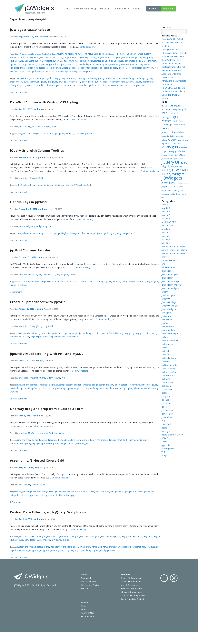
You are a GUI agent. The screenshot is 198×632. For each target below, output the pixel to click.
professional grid (52, 85)
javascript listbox (168, 136)
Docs (67, 8)
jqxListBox (70, 64)
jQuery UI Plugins (26, 60)
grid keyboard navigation (69, 233)
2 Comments (16, 292)
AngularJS (69, 53)
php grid (123, 388)
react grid (31, 71)
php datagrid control (77, 388)
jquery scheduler (117, 81)
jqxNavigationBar (110, 64)
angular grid (179, 109)
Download (168, 8)
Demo (84, 574)
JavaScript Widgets (130, 57)
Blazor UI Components (131, 588)
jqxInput (60, 64)
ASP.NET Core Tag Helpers (97, 53)
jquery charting (90, 78)
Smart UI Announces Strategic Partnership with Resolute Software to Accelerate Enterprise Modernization (173, 70)
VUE (163, 452)
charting (171, 113)
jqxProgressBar (143, 64)
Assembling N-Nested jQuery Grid (37, 460)
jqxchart (164, 182)
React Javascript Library (48, 71)
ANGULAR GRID (46, 53)
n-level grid (142, 491)
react (169, 190)
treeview (183, 194)
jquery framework (31, 81)
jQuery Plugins (102, 81)
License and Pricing (85, 8)
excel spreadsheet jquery (28, 333)
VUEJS (164, 455)
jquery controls (124, 78)
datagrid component (26, 233)
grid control (31, 384)
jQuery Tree (178, 158)
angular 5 (165, 215)
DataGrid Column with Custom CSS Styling (44, 102)
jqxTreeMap (124, 67)
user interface (100, 85)
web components (116, 85)
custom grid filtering (26, 546)
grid (55, 233)
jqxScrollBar (64, 67)
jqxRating (30, 67)
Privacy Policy (87, 616)
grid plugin (111, 440)
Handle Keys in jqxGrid (28, 202)
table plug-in (82, 443)
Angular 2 (33, 53)
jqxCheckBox (117, 60)
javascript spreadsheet (52, 333)
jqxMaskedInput (84, 64)
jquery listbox (87, 81)
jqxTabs (94, 67)
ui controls (81, 85)
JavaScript (44, 57)
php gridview (109, 550)
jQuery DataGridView (111, 333)
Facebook (164, 578)
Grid (22, 57)
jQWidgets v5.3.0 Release (30, 29)
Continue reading (88, 46)
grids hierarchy (87, 491)
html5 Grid (122, 440)
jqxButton (84, 60)
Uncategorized (86, 71)
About (136, 8)
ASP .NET (79, 53)
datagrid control (44, 233)
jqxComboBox (131, 60)
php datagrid (61, 388)
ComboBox (180, 113)
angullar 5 (31, 78)
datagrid (21, 133)
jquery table (46, 443)
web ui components (134, 85)
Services (104, 8)
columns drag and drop (28, 281)
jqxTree (113, 67)
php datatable (112, 388)
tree (178, 194)
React (23, 71)
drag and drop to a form (69, 440)
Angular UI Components (132, 578)
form (83, 440)
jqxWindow (148, 67)
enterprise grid (44, 78)
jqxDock (14, 64)
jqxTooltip (104, 67)
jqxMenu (97, 64)
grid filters (67, 546)
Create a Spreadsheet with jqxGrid (38, 302)
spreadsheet (72, 336)
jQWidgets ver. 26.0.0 (171, 49)
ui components (68, 85)
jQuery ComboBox (107, 78)
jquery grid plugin (32, 443)
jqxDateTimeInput (147, 60)
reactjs (176, 190)
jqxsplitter (165, 187)
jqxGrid (52, 64)
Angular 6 (165, 218)
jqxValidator (136, 67)
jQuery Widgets (60, 60)
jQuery (143, 57)
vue (163, 197)
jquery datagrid (139, 78)
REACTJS (64, 71)
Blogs (83, 606)
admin (45, 36)
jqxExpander (42, 64)
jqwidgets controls (34, 85)
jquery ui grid (74, 550)
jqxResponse (42, 67)
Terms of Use (87, 613)
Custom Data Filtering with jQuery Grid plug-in (48, 512)
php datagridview (96, 388)
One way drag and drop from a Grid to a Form (46, 408)
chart (164, 112)
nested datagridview (28, 495)
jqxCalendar (95, 60)
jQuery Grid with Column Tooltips (37, 150)
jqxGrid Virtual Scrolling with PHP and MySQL (46, 353)
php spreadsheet (58, 336)
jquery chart (76, 78)
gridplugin (77, 546)
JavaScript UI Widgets (110, 57)
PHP (157, 67)
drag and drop (23, 440)
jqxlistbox (184, 183)
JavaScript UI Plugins (89, 57)
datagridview (48, 491)
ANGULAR (23, 53)
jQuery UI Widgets (43, 60)
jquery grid (46, 81)
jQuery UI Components (131, 592)
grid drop (101, 440)
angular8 (165, 236)
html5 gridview (110, 546)
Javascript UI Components (133, 595)
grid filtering (55, 546)
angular (167, 105)
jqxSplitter (85, 67)
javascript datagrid (49, 133)
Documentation (88, 581)
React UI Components (131, 581)
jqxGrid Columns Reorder (30, 250)
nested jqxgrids (70, 495)
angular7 (165, 232)
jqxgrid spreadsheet (39, 336)
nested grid (44, 495)
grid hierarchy (73, 491)
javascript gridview (104, 384)
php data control (46, 388)
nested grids (56, 495)
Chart (140, 53)
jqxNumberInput (127, 64)
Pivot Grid (14, 71)
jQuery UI (130, 81)
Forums (84, 602)
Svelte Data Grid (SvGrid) (132, 599)
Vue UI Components (130, 585)
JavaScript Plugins (58, 57)
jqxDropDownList (27, 64)
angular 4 (21, 78)
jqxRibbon (53, 67)
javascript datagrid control (68, 384)
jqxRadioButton (17, 67)
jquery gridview (65, 185)
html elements (31, 57)
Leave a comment (18, 92)
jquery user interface (146, 81)
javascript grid (88, 384)
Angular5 (60, 53)
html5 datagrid (33, 133)
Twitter (174, 578)
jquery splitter (166, 158)
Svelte (164, 441)
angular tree (167, 225)
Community (120, 8)
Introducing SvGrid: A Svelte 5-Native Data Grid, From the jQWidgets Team (174, 56)
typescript (73, 71)
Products (153, 8)
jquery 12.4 (64, 78)
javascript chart (179, 125)
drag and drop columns (76, 281)
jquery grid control (141, 333)
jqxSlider (75, 67)
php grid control (135, 388)
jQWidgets (73, 60)
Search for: (166, 27)
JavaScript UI (73, 57)
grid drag (91, 440)
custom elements (169, 260)
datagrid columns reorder (52, 281)
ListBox (173, 186)
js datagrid (23, 285)
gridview (87, 546)
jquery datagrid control (132, 281)
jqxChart (106, 60)
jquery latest (74, 81)
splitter (173, 194)
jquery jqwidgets (60, 81)
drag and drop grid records (43, 440)
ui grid (90, 85)
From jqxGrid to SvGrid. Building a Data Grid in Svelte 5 (172, 42)
